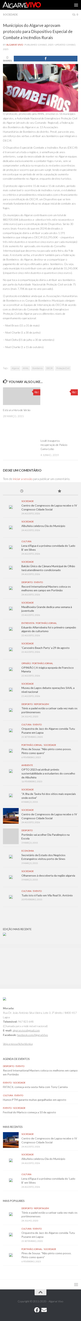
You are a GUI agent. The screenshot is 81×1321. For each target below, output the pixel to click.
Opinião (26, 663)
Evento (38, 582)
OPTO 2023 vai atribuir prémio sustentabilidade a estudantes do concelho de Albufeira (48, 773)
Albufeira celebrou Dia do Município (43, 525)
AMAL (26, 368)
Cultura (26, 541)
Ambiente (27, 765)
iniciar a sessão (22, 479)
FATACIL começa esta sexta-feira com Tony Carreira (35, 1087)
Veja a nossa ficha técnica (18, 1043)
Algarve (15, 368)
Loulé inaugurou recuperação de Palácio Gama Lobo (53, 445)
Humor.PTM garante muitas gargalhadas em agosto (34, 1099)
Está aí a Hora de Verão (16, 410)
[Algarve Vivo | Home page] (28, 5)
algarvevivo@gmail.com (26, 1030)
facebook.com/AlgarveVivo (32, 1035)
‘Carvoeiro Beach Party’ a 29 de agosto (45, 647)
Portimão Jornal (46, 623)
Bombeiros (37, 368)
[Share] (45, 58)
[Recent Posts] (21, 491)
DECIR (49, 368)
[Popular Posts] (59, 491)
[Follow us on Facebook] (37, 1310)
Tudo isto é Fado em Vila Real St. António (47, 895)
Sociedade (10, 14)
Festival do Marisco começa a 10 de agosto (29, 1112)
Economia (27, 850)
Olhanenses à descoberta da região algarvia (48, 875)
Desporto (27, 582)
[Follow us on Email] (44, 1310)
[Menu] (76, 5)
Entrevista (27, 623)
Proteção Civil (62, 368)
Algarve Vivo (14, 44)
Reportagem (41, 704)
